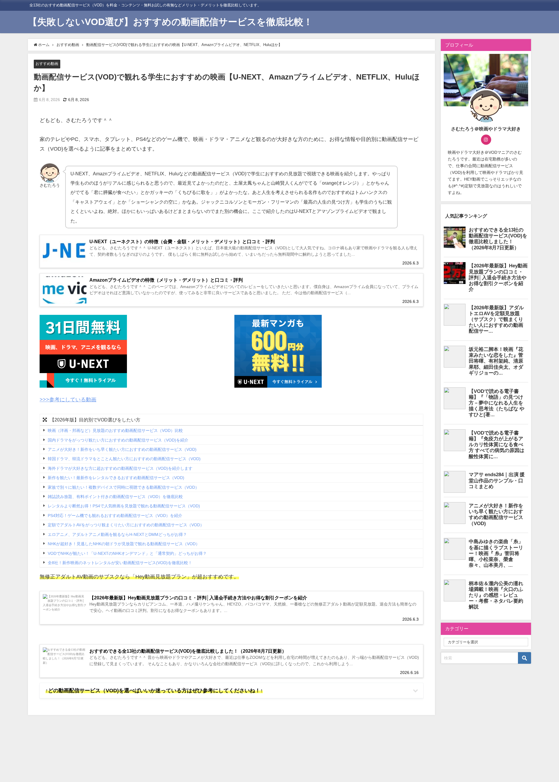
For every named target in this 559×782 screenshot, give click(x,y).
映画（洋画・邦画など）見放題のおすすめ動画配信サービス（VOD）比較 (115, 430)
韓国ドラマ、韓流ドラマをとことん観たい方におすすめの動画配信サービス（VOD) (124, 459)
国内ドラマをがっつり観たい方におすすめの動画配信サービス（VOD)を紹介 (118, 440)
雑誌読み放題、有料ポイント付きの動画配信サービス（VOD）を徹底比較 (115, 497)
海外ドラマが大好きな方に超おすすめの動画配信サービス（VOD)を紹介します (120, 468)
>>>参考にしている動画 (68, 399)
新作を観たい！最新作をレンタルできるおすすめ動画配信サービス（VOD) (116, 478)
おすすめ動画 (47, 64)
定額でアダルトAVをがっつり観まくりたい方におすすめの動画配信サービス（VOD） (126, 525)
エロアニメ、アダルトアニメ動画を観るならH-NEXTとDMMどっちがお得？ (117, 534)
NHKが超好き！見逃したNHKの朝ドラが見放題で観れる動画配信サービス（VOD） (124, 544)
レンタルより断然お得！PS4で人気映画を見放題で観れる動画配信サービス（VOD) (124, 506)
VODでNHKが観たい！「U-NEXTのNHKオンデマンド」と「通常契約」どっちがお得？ (127, 553)
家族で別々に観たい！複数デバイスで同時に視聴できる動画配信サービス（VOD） (123, 487)
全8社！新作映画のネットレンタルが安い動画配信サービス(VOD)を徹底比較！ (120, 563)
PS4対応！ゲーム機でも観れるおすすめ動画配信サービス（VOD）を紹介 (115, 515)
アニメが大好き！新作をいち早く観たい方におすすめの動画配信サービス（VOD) (122, 449)
